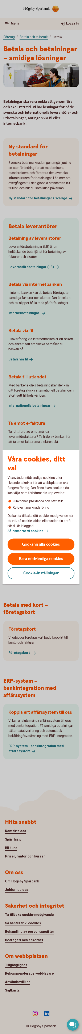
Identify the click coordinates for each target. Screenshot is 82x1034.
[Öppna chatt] (73, 1025)
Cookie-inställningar (41, 573)
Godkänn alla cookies (41, 544)
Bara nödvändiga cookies (41, 559)
